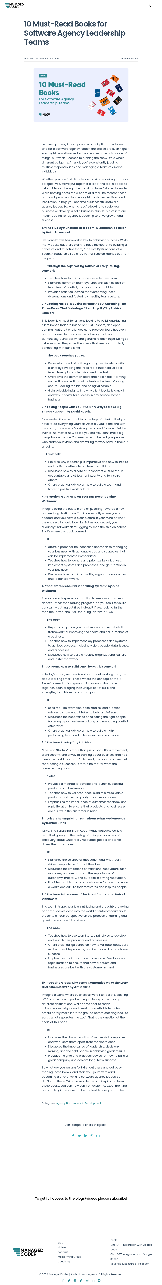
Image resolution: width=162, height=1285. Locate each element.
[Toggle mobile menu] (155, 5)
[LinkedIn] (86, 1135)
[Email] (98, 1135)
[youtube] (75, 1280)
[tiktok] (81, 1280)
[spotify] (99, 1280)
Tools (113, 1240)
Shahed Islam (131, 58)
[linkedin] (93, 1280)
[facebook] (63, 1280)
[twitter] (69, 1280)
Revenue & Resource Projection (129, 1264)
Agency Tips (63, 1103)
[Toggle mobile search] (149, 5)
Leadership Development (86, 1103)
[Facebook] (73, 1135)
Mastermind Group (69, 1257)
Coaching (64, 1261)
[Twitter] (79, 1135)
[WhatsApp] (92, 1135)
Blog (60, 1242)
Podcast (63, 1252)
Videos (62, 1247)
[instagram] (87, 1280)
